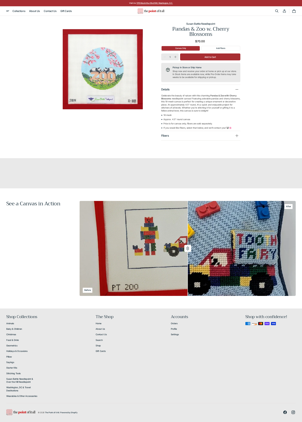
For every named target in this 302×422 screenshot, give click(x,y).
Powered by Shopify (68, 412)
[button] (276, 11)
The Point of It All (52, 412)
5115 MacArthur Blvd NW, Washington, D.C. (155, 3)
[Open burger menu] (7, 11)
